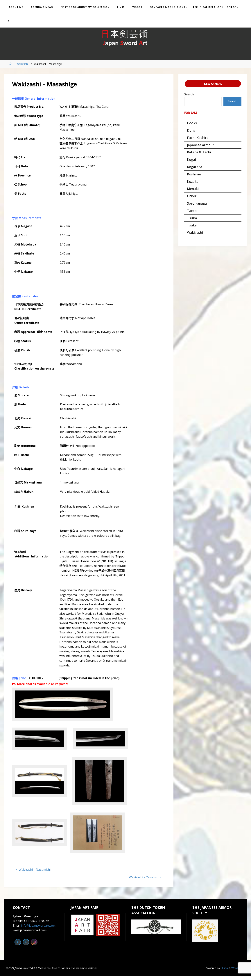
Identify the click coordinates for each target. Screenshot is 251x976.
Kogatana (194, 167)
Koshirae (194, 174)
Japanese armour (200, 145)
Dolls (191, 130)
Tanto (192, 210)
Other (191, 196)
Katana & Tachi (199, 152)
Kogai (191, 159)
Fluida (224, 968)
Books (192, 123)
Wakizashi (22, 64)
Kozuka (192, 181)
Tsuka (192, 225)
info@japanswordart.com (38, 926)
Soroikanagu (197, 203)
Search (189, 94)
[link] (8, 21)
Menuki (193, 188)
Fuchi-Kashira (197, 137)
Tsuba (192, 218)
